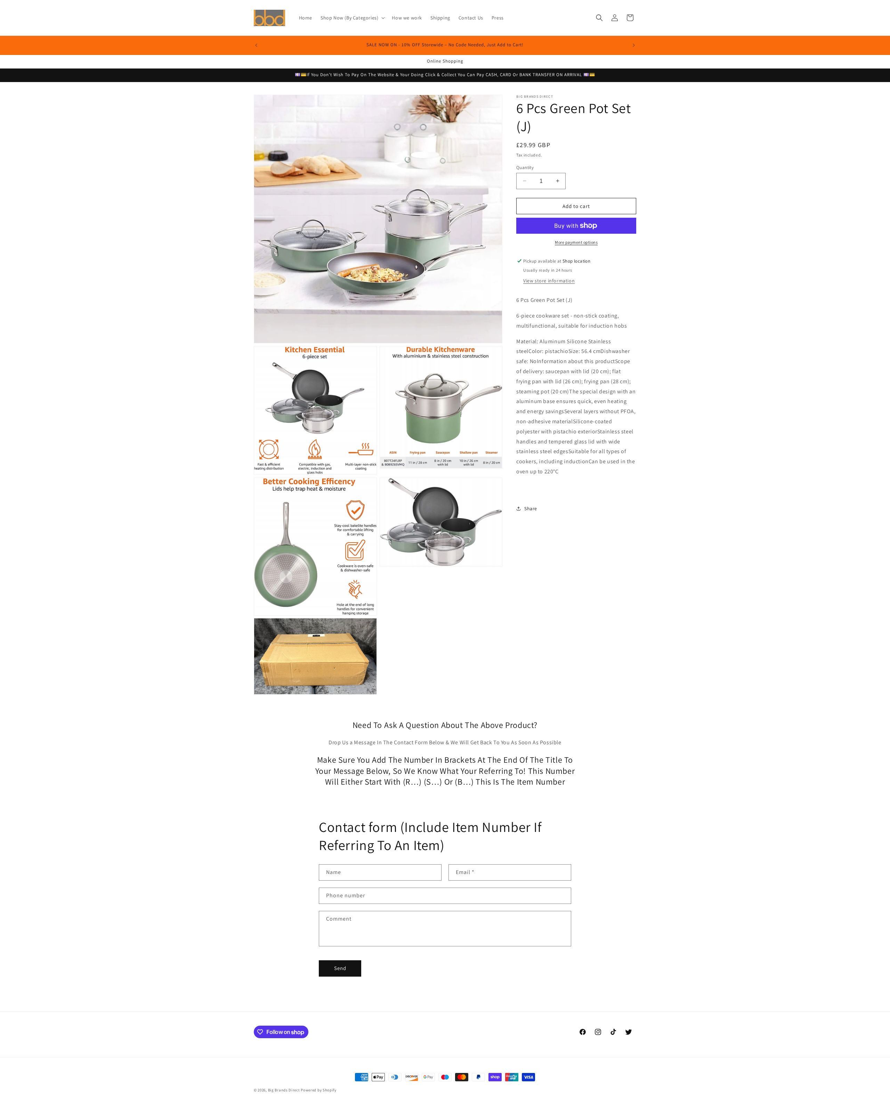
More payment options (576, 242)
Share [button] (530, 508)
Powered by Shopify (319, 1090)
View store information (549, 281)
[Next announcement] (633, 45)
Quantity (525, 167)
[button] (352, 17)
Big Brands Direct (284, 1090)
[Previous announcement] (256, 45)
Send (340, 968)
